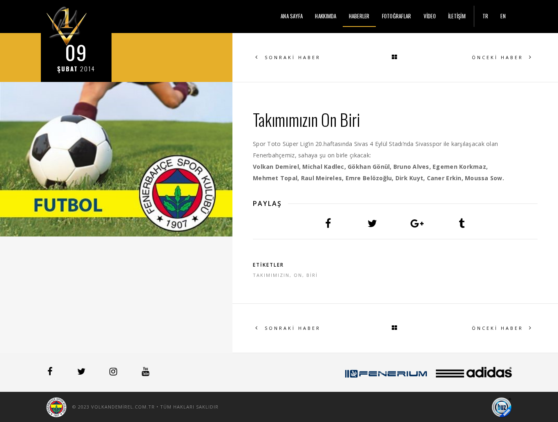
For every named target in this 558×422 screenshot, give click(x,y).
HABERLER (359, 16)
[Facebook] (51, 372)
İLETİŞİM (457, 16)
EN (503, 16)
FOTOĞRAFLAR (396, 16)
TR (485, 16)
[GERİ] (395, 57)
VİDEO (430, 16)
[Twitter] (82, 372)
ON (298, 275)
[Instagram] (114, 372)
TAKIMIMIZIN (271, 275)
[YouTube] (146, 372)
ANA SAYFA (292, 16)
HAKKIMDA (325, 16)
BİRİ (312, 275)
